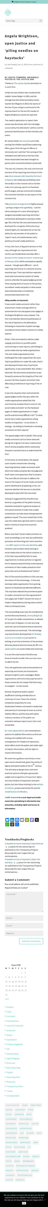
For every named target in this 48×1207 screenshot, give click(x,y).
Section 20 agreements (24, 1175)
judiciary (8, 1161)
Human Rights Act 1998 (13, 1156)
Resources (11, 1081)
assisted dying (19, 1114)
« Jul (7, 999)
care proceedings (11, 1119)
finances (8, 1147)
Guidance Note (13, 1053)
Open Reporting (13, 1067)
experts (35, 1142)
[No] (45, 1199)
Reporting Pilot (13, 1077)
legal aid (17, 1161)
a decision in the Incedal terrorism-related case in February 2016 (24, 258)
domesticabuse (23, 1138)
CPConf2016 (30, 1133)
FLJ (29, 1147)
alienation (9, 1110)
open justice (9, 1170)
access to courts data (12, 1105)
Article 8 (30, 1110)
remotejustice (10, 1175)
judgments (35, 1156)
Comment (11, 1016)
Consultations (13, 1021)
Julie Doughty (12, 64)
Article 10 (9, 1114)
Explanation (12, 1039)
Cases (30, 64)
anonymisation (20, 1110)
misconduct (9, 1166)
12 (13, 981)
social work (9, 1180)
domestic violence (11, 1142)
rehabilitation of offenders (16, 791)
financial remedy (19, 1147)
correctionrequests (26, 1128)
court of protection (11, 1133)
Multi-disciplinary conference (25, 1166)
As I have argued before (14, 730)
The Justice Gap (20, 83)
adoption (25, 1105)
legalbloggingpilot (28, 1161)
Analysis (10, 1007)
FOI (8, 1049)
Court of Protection (15, 1025)
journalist (26, 1156)
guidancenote (23, 1152)
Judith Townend (12, 797)
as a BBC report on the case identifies (22, 545)
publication (35, 1170)
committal (35, 1124)
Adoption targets (36, 1105)
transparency (20, 1180)
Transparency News (15, 1086)
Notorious (37, 64)
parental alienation (22, 1170)
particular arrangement (19, 204)
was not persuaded (27, 141)
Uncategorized (13, 1095)
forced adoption (11, 1152)
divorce (39, 1133)
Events (9, 1035)
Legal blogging (13, 1058)
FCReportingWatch (15, 1044)
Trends (9, 1091)
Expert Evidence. (25, 1142)
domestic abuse (11, 1138)
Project (10, 1072)
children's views (24, 1124)
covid (22, 1133)
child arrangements (25, 1119)
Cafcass (28, 1114)
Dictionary (11, 1030)
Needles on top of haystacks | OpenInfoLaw (25, 843)
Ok (24, 1203)
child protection (11, 1124)
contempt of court (11, 1128)
